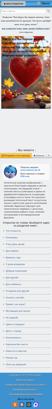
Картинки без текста (17, 344)
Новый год (11, 357)
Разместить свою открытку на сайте (25, 384)
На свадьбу (12, 317)
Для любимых (13, 284)
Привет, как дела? (15, 304)
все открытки (13, 3)
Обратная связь (25, 380)
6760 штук (25, 176)
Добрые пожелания (16, 270)
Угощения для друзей (17, 291)
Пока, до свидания (16, 364)
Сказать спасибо (15, 297)
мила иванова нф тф (30, 170)
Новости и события (16, 351)
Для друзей (12, 277)
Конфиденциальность (25, 389)
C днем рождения (15, 264)
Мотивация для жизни (18, 311)
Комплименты (13, 337)
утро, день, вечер (26, 28)
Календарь (12, 237)
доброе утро (42, 28)
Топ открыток (13, 230)
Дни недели (12, 250)
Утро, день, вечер (15, 244)
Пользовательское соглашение (26, 394)
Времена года (13, 257)
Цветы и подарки (15, 324)
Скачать (39, 155)
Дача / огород (13, 331)
